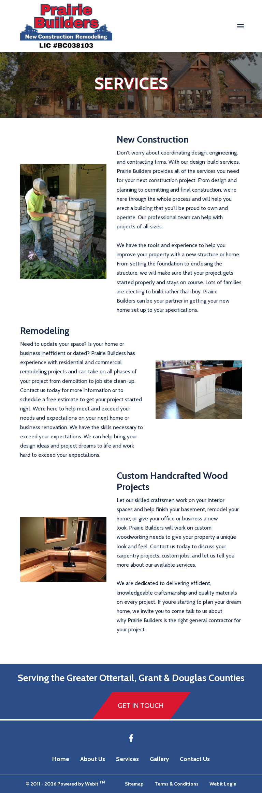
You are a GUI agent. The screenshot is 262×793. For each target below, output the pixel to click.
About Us (92, 758)
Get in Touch (140, 705)
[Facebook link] (131, 738)
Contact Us (195, 758)
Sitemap (134, 784)
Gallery (159, 758)
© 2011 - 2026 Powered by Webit (65, 783)
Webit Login (222, 784)
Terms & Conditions (177, 784)
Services (127, 758)
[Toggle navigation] (240, 25)
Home (60, 758)
